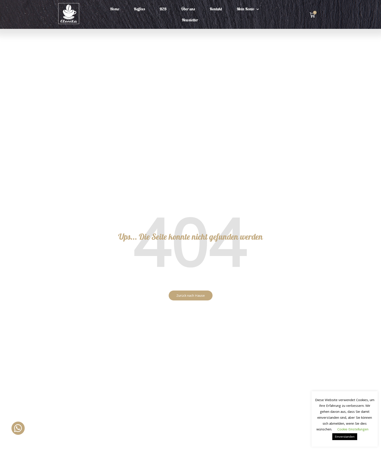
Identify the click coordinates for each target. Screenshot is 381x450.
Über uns (188, 9)
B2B (163, 9)
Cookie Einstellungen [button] (352, 429)
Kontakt (216, 9)
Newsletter (190, 20)
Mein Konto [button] (245, 9)
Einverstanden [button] (345, 437)
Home (114, 9)
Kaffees (139, 9)
